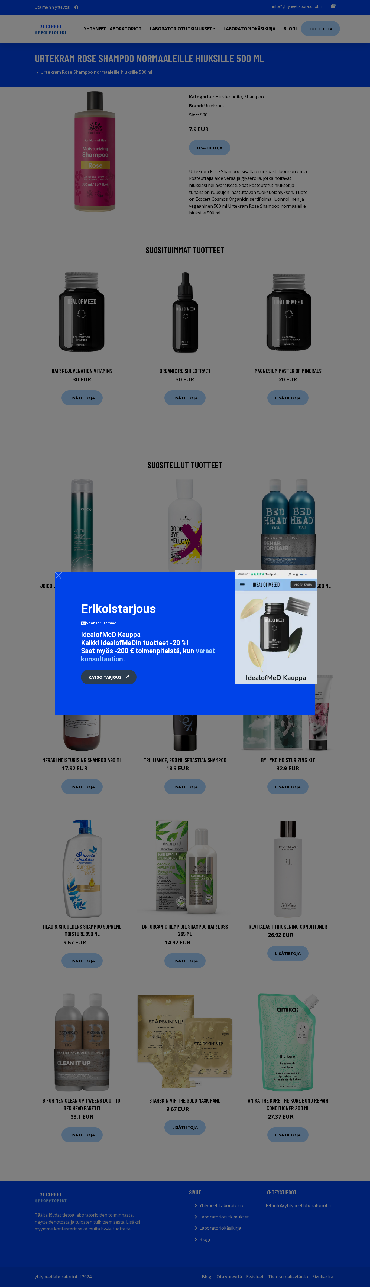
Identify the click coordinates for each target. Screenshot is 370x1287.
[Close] (58, 575)
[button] (109, 677)
